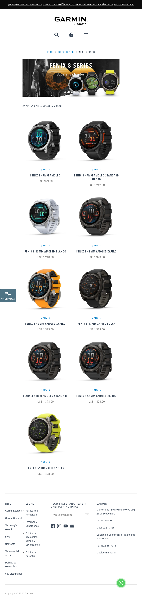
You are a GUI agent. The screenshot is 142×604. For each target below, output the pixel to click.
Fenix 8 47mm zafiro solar (97, 324)
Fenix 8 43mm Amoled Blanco (45, 251)
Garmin (45, 169)
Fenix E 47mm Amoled (45, 175)
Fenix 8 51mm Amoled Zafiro (96, 396)
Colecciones (65, 52)
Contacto (10, 544)
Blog (7, 536)
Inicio (50, 52)
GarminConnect (13, 518)
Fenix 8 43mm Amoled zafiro (96, 251)
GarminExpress (13, 510)
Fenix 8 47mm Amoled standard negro (96, 177)
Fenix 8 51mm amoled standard (45, 396)
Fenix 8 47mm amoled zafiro (45, 324)
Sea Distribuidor (13, 573)
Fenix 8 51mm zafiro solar (45, 468)
